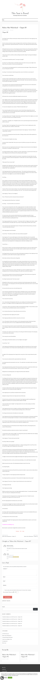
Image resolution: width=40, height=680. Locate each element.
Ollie (12, 30)
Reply (7, 550)
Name (4, 576)
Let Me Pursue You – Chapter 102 (16, 616)
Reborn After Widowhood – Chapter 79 (9, 536)
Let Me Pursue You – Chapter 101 (16, 619)
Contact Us (4, 669)
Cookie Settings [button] (4, 677)
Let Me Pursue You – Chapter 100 (16, 621)
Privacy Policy (4, 671)
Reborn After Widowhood (6, 635)
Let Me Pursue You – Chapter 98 (16, 625)
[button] (2, 677)
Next (23, 531)
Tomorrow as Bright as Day (7, 639)
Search (3, 606)
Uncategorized (4, 641)
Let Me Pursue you (5, 633)
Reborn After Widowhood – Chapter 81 (31, 536)
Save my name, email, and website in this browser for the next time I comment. (18, 590)
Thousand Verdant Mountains (7, 637)
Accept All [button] (10, 677)
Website (4, 585)
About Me (3, 667)
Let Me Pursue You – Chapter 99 (16, 623)
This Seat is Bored (20, 13)
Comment (5, 568)
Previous (17, 531)
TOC (21, 531)
